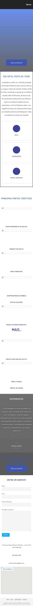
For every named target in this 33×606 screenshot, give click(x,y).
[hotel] (16, 128)
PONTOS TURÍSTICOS (16, 178)
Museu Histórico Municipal (16, 325)
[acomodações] (16, 150)
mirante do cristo (16, 249)
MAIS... (16, 329)
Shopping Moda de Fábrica (16, 296)
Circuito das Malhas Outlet (16, 359)
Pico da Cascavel (16, 302)
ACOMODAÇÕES (18, 599)
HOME (7, 599)
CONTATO (25, 599)
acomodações (16, 156)
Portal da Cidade (16, 388)
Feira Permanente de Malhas (16, 227)
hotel (16, 135)
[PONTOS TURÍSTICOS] (16, 171)
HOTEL (11, 599)
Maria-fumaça (16, 382)
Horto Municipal (16, 271)
